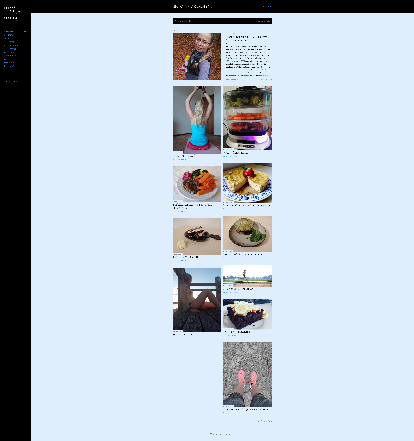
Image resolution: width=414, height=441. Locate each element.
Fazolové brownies (236, 332)
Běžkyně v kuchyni (192, 6)
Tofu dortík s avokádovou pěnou (246, 205)
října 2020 (9, 35)
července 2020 (11, 45)
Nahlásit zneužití (11, 81)
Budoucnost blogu (186, 334)
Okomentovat (235, 79)
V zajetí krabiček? (235, 152)
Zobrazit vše (264, 21)
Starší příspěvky (264, 421)
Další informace (266, 79)
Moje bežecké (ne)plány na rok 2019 (247, 409)
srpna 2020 (9, 42)
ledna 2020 (9, 66)
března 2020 (10, 59)
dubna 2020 (9, 56)
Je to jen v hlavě (184, 155)
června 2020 (9, 49)
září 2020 (8, 38)
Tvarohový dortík (186, 257)
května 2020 (10, 52)
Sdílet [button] (228, 79)
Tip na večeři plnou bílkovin (243, 254)
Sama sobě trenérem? (238, 288)
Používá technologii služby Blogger (224, 434)
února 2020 (9, 63)
